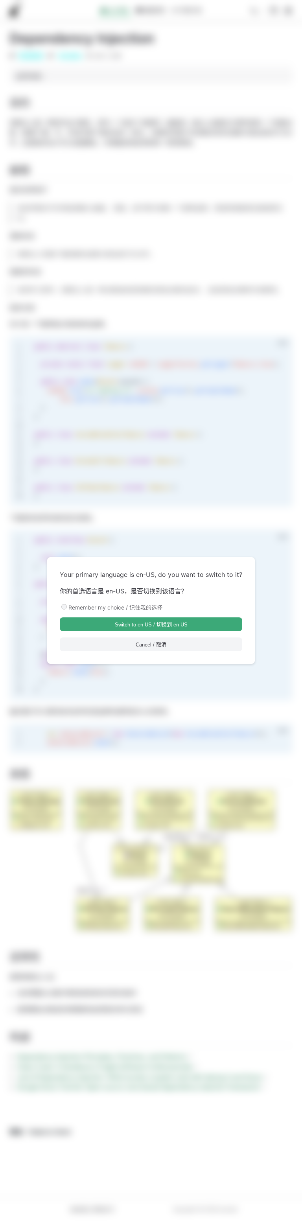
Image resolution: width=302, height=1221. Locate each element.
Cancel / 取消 (151, 645)
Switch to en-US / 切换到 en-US (151, 625)
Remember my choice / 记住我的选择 (115, 607)
